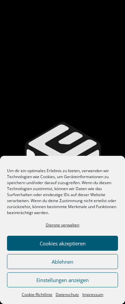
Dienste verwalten (62, 225)
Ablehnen (62, 261)
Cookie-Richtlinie (37, 294)
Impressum (92, 294)
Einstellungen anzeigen (62, 280)
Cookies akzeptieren (63, 243)
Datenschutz (67, 294)
